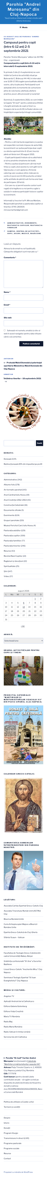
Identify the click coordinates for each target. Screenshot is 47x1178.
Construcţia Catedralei (14, 505)
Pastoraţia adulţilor (12, 530)
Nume (7, 292)
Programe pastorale (12, 1143)
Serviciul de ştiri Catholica (15, 1037)
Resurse (7, 551)
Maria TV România (12, 1016)
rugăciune (35, 233)
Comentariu (10, 257)
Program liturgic (11, 1133)
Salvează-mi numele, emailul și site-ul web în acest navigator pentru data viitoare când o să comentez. (22, 333)
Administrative (15, 223)
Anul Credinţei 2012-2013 (15, 500)
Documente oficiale (12, 510)
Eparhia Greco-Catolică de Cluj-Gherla (20, 932)
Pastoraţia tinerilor (12, 546)
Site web (8, 318)
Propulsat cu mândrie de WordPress (18, 1172)
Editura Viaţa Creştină (13, 1011)
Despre (7, 1118)
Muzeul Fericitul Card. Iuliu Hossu (18, 525)
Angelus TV (9, 996)
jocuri (17, 233)
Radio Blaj (8, 1022)
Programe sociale (11, 1148)
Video (6, 576)
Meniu (24, 27)
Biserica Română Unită (14, 919)
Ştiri (6, 571)
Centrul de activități (27, 231)
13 (24, 607)
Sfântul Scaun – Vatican (14, 937)
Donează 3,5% (10, 459)
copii (10, 233)
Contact (7, 1158)
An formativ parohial (13, 490)
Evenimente (31, 223)
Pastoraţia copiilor (18, 225)
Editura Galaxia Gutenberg (15, 1006)
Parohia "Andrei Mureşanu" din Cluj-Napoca (23, 9)
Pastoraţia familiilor (12, 541)
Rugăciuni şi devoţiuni (13, 561)
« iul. (23, 626)
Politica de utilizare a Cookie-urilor (19, 1102)
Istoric (6, 1123)
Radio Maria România (13, 1027)
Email (7, 305)
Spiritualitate (9, 566)
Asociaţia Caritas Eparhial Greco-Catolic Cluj (23, 906)
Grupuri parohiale (11, 520)
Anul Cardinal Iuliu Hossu (15, 495)
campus (11, 231)
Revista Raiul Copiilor (13, 556)
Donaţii (7, 1128)
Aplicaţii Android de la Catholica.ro (19, 1001)
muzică (25, 233)
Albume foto (9, 485)
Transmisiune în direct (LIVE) (16, 1138)
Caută (39, 443)
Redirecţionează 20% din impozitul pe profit (23, 464)
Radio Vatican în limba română (17, 1032)
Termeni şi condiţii (12, 1107)
